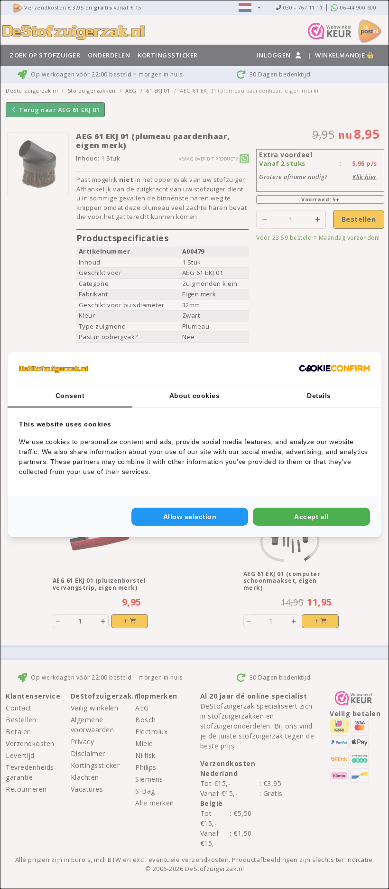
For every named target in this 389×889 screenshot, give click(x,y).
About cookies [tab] (194, 395)
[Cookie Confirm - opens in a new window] (334, 368)
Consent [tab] (70, 395)
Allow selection (190, 516)
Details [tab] (319, 395)
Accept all (311, 516)
